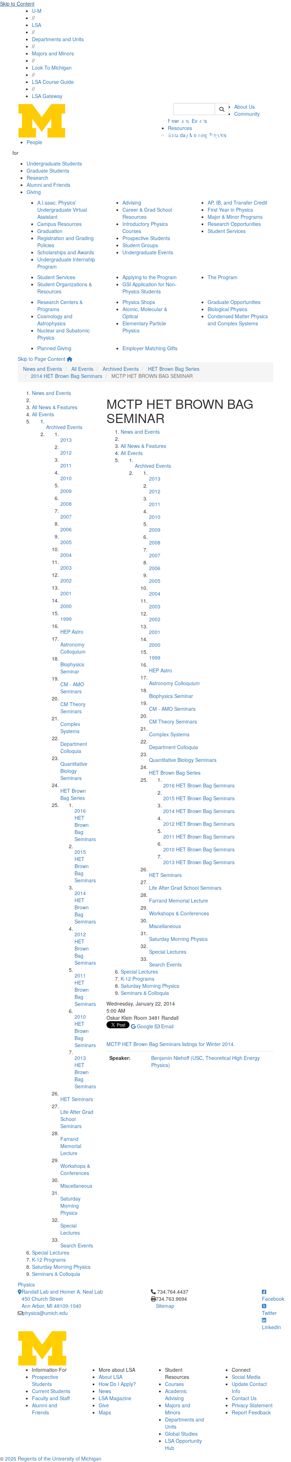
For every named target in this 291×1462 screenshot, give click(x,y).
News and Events (42, 368)
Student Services (227, 230)
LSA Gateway (47, 95)
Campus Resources (59, 223)
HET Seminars (76, 1099)
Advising (131, 202)
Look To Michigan (52, 67)
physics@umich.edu (45, 1312)
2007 (66, 516)
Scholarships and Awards (65, 252)
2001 (66, 593)
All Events (82, 368)
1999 (66, 618)
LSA (36, 24)
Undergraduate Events (147, 252)
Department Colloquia (73, 747)
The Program (222, 277)
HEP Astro (71, 631)
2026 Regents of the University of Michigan (53, 1458)
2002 (66, 580)
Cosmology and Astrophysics (54, 320)
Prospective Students (146, 238)
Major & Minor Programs (235, 216)
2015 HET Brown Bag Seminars (85, 866)
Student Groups (140, 245)
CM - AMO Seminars (72, 688)
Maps (105, 1412)
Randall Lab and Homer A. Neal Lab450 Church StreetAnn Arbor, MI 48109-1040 (62, 1298)
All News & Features (54, 407)
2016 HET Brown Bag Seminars (85, 825)
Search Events (76, 1245)
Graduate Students (48, 170)
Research (37, 177)
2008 (66, 503)
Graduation (49, 230)
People (34, 142)
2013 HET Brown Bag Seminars (85, 1072)
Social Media (246, 1376)
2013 (66, 439)
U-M (37, 10)
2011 (66, 465)
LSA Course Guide (53, 81)
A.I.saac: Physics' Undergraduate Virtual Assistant (62, 209)
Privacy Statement (252, 1405)
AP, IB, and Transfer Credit (237, 202)
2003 (66, 567)
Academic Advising (176, 1394)
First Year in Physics (230, 209)
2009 (66, 490)
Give (104, 1405)
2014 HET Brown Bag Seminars (66, 375)
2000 (66, 606)
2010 (66, 478)
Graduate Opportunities (234, 301)
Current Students (51, 1391)
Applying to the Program (149, 277)
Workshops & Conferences (75, 1169)
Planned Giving (54, 348)
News (105, 1391)
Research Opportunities (234, 223)
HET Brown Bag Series (173, 368)
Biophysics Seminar (72, 668)
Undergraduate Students (54, 163)
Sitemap (165, 1305)
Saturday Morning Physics (70, 1205)
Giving (34, 191)
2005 (66, 542)
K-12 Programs (49, 1259)
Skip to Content (17, 3)
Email (167, 1026)
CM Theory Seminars (73, 707)
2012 (66, 452)
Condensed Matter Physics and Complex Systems (238, 320)
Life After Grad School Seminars (185, 887)
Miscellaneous (76, 1185)
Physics (26, 1284)
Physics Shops (138, 301)
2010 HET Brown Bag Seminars (85, 1031)
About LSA (110, 1376)
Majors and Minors (53, 53)
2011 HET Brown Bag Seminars (85, 989)
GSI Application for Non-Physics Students (149, 288)
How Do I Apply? (117, 1383)
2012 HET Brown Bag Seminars (85, 948)
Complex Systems (70, 727)
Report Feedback (251, 1412)
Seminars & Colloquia (56, 1273)
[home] (69, 358)
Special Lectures (70, 1229)
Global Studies (181, 1433)
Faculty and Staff (51, 1398)
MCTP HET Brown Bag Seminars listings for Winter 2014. (170, 1043)
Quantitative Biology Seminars (73, 770)
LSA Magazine (115, 1398)
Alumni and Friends (48, 184)
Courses (174, 1383)
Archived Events (121, 368)
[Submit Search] (222, 109)
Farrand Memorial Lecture (70, 1146)
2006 (66, 529)
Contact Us (244, 1398)
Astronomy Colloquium (73, 648)
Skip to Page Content (41, 358)
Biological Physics (227, 309)
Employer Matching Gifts (149, 348)
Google (144, 1026)
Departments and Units (58, 39)
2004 (66, 554)
